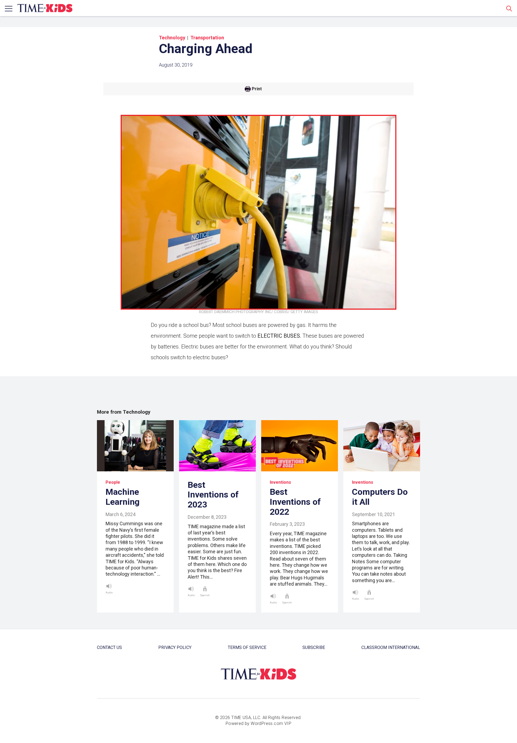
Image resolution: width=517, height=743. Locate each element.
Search (509, 8)
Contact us (109, 647)
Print (257, 89)
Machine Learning (122, 497)
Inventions (280, 482)
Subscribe (313, 647)
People (113, 482)
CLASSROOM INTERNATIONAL (390, 647)
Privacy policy (174, 647)
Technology (172, 37)
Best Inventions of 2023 (213, 495)
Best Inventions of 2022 (295, 502)
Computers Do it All (380, 497)
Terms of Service (247, 647)
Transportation (207, 37)
